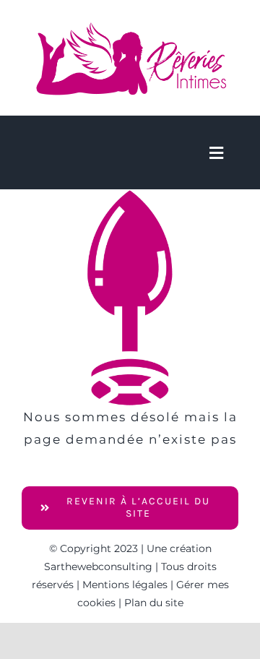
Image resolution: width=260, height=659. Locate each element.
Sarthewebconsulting (98, 566)
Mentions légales (125, 584)
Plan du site (153, 602)
